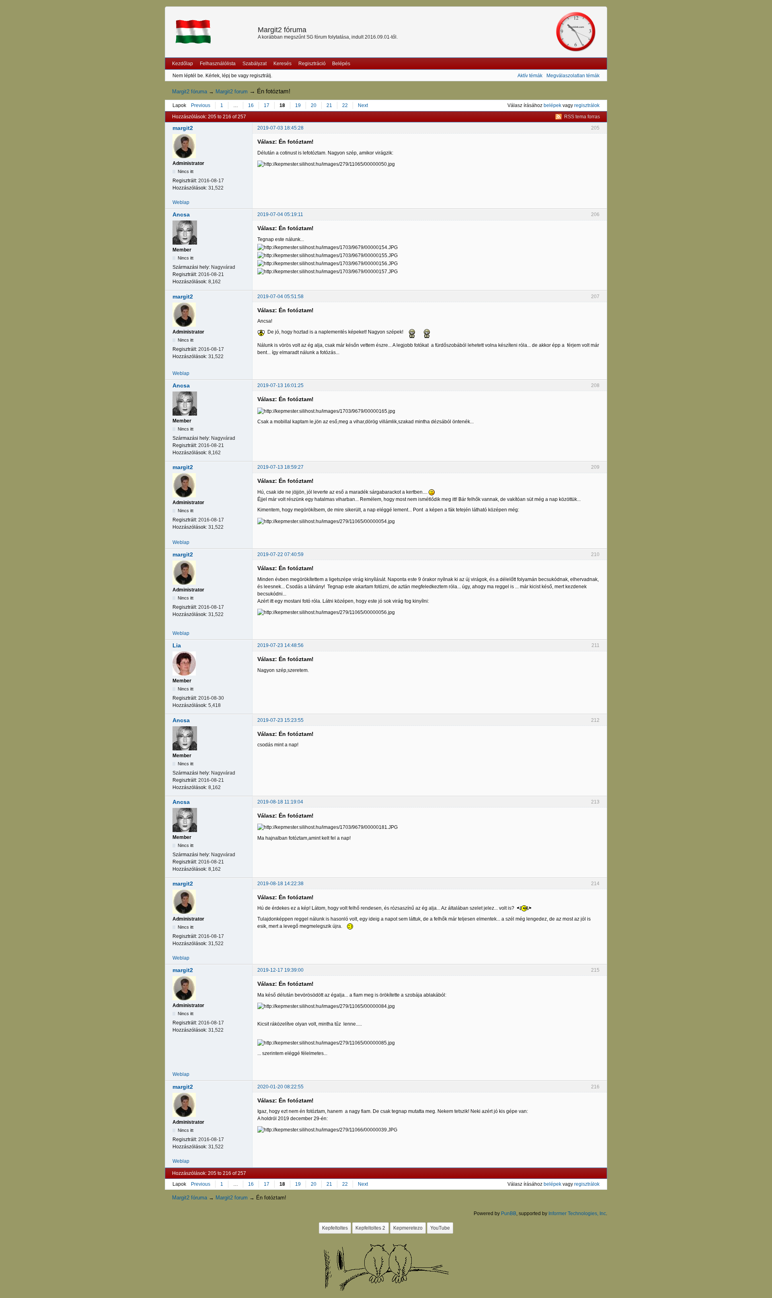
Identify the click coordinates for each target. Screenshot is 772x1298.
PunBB (508, 1213)
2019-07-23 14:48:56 (280, 645)
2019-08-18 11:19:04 (280, 802)
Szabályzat (254, 63)
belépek (552, 105)
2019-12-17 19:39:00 (280, 970)
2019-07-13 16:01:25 (280, 385)
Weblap (180, 202)
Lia (176, 645)
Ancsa (181, 214)
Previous (200, 105)
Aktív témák (529, 75)
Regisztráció (312, 63)
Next (363, 105)
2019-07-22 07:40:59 (280, 554)
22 (345, 105)
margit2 (182, 128)
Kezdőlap (182, 63)
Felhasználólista (218, 63)
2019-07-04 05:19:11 (280, 214)
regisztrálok (587, 105)
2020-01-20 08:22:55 (280, 1087)
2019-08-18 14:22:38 (280, 883)
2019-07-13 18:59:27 (280, 467)
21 (329, 105)
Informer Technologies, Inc (577, 1213)
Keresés (282, 63)
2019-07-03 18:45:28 (280, 128)
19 (298, 105)
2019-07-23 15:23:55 (280, 720)
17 (266, 105)
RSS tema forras (582, 116)
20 (313, 105)
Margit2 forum (232, 92)
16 (251, 105)
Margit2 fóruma (282, 30)
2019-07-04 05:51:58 (280, 296)
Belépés (341, 63)
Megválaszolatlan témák (573, 75)
